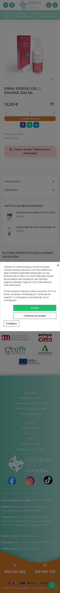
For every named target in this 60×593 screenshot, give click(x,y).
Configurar (11, 323)
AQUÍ (35, 282)
